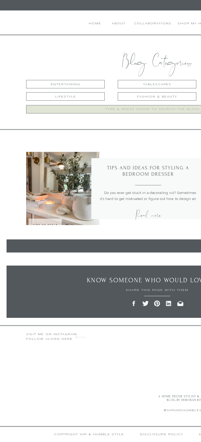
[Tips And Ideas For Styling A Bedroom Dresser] (62, 188)
